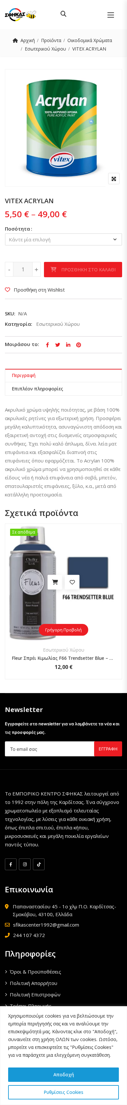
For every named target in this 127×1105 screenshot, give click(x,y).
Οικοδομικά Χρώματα (89, 40)
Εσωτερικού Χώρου (45, 49)
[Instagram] (25, 864)
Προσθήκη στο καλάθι (88, 269)
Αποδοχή (63, 1074)
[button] (111, 15)
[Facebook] (11, 864)
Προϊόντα (51, 40)
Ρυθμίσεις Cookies (63, 1092)
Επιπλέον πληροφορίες (37, 389)
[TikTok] (39, 864)
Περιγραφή (23, 375)
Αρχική (28, 40)
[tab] (63, 375)
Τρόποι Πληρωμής (30, 1006)
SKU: (10, 313)
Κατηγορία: (18, 324)
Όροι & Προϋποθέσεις (35, 971)
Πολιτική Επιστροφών (35, 994)
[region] (63, 1055)
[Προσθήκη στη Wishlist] (22, 582)
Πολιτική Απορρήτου (33, 983)
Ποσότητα (17, 228)
